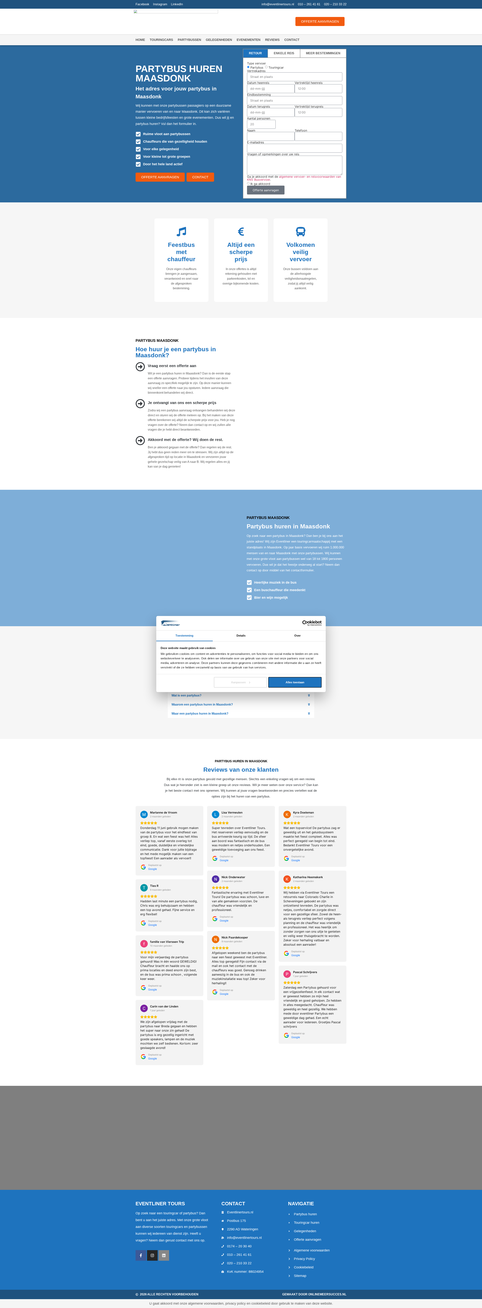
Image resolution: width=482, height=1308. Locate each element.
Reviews (272, 40)
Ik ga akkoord (260, 184)
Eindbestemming (259, 94)
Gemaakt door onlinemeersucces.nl (314, 1294)
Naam (251, 130)
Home (140, 40)
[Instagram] (152, 1255)
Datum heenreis (258, 82)
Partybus (256, 67)
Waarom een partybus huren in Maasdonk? (202, 704)
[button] (241, 695)
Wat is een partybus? (186, 695)
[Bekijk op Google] (144, 814)
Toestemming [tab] (184, 635)
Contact (291, 40)
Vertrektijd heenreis (309, 82)
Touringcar (276, 67)
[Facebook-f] (141, 1255)
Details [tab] (241, 635)
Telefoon (301, 130)
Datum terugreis (258, 106)
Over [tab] (297, 635)
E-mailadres (255, 142)
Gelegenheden (219, 40)
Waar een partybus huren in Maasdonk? (200, 713)
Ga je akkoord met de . (294, 178)
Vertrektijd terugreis (309, 106)
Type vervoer (256, 63)
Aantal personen (258, 118)
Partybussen (189, 40)
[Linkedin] (164, 1255)
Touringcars (161, 40)
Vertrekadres (256, 70)
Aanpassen (238, 682)
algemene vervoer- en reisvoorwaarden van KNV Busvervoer (294, 178)
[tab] (255, 53)
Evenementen (248, 40)
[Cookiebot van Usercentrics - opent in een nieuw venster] (305, 623)
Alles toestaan (295, 682)
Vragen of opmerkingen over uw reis (273, 154)
